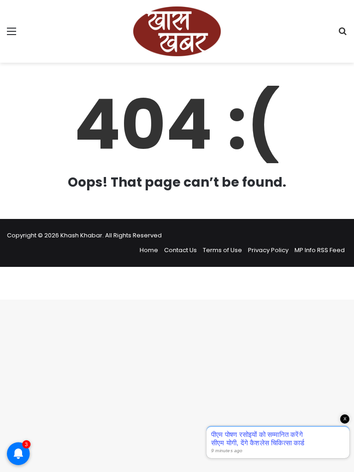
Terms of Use (222, 250)
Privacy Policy (268, 250)
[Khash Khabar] (177, 31)
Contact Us (180, 250)
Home (149, 250)
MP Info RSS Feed (320, 250)
